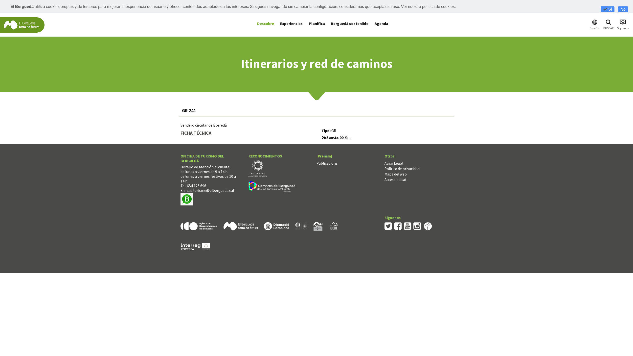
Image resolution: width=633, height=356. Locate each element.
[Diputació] (276, 225)
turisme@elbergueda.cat (213, 190)
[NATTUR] (334, 225)
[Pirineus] (318, 225)
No (623, 9)
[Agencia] (199, 225)
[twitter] (388, 225)
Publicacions (327, 163)
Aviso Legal (393, 163)
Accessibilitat (395, 179)
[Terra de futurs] (241, 225)
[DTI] (273, 187)
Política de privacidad (402, 168)
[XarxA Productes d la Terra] (301, 225)
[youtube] (407, 225)
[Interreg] (195, 246)
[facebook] (398, 225)
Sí (609, 9)
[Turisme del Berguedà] (22, 24)
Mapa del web (395, 174)
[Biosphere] (258, 168)
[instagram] (417, 225)
